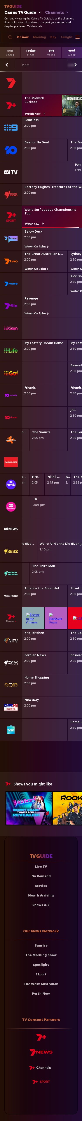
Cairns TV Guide (20, 12)
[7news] (41, 1054)
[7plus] (41, 1039)
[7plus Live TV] (41, 1068)
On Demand (41, 876)
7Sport (41, 974)
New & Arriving (41, 895)
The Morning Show (41, 955)
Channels (54, 12)
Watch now (32, 113)
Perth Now (41, 993)
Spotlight (41, 965)
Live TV (41, 866)
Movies (41, 886)
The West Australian (41, 984)
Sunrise (41, 945)
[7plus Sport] (41, 1082)
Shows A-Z (41, 905)
